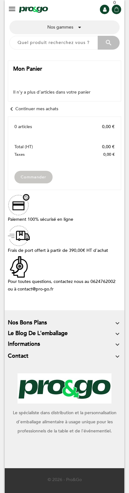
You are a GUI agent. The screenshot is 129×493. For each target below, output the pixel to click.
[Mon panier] (116, 9)
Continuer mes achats (33, 109)
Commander (33, 177)
